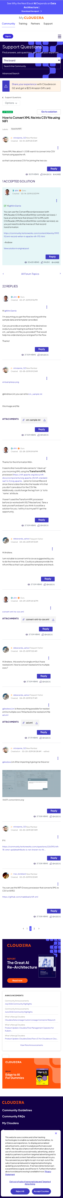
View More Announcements (31, 1045)
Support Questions (13, 97)
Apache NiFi (16, 129)
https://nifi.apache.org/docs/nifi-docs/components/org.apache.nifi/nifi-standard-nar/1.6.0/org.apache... (25, 477)
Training (23, 23)
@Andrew (6, 762)
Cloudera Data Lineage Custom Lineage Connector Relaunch (30, 1020)
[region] (31, 1163)
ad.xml (5, 715)
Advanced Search (10, 73)
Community (8, 23)
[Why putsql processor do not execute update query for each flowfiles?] (60, 274)
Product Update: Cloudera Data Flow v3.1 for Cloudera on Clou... (31, 1039)
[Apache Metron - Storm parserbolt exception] (3, 274)
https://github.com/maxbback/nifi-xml (20, 897)
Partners (35, 23)
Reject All (20, 1191)
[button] (57, 146)
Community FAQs (13, 1116)
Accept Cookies (41, 1191)
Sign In (8, 36)
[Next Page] (39, 928)
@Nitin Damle (15, 206)
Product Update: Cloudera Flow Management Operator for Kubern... (29, 1029)
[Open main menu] (60, 36)
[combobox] (31, 66)
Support (48, 23)
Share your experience (24, 84)
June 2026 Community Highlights (19, 1012)
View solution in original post (16, 248)
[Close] (56, 1133)
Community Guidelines (17, 1110)
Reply (54, 168)
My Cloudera (10, 1123)
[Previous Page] (23, 928)
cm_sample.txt (35, 394)
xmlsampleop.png (10, 382)
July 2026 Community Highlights (18, 1004)
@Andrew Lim (8, 709)
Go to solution (49, 111)
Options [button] (9, 102)
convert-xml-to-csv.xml (13, 611)
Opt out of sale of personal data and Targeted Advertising (30, 1182)
